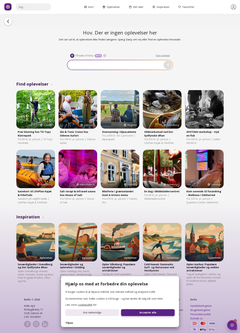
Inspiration (30, 217)
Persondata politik (200, 314)
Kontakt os (196, 318)
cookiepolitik (85, 304)
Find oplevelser (34, 84)
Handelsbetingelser (201, 305)
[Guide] (104, 55)
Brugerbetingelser (200, 310)
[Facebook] (27, 324)
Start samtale (163, 55)
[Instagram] (36, 324)
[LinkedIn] (45, 324)
